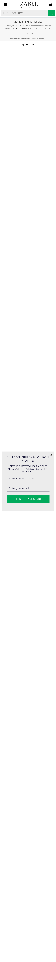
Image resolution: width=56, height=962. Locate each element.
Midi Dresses (38, 38)
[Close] (50, 455)
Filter (30, 44)
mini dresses (21, 28)
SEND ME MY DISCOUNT (28, 498)
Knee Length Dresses (20, 38)
